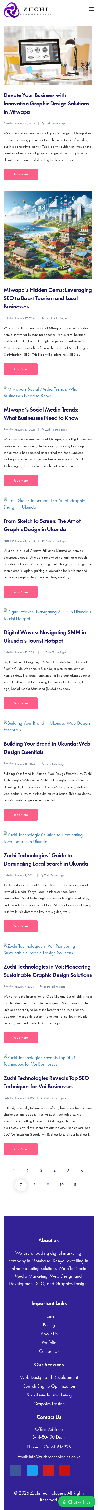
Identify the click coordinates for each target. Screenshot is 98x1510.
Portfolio (49, 1342)
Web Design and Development (49, 1377)
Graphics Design (49, 1404)
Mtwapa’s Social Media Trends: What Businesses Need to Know (41, 414)
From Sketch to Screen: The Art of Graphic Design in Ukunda (42, 525)
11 (75, 1184)
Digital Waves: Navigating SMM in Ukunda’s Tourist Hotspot (45, 636)
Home (49, 1316)
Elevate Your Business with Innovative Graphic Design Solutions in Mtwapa (46, 103)
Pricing (49, 1325)
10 (61, 1184)
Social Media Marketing (49, 1395)
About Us (49, 1333)
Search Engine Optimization (49, 1386)
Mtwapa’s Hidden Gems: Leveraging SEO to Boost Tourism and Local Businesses (48, 298)
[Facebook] (15, 1470)
